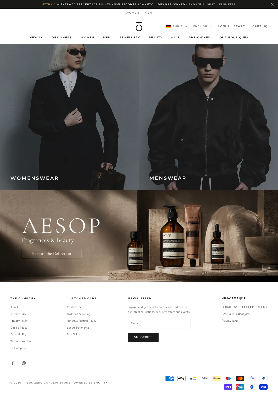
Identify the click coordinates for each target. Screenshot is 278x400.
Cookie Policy (18, 328)
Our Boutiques (234, 37)
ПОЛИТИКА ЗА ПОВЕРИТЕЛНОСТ (245, 307)
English (200, 26)
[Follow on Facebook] (12, 363)
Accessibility (18, 334)
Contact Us (74, 307)
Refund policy (19, 348)
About (14, 307)
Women (132, 13)
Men (148, 13)
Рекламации (230, 321)
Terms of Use (18, 314)
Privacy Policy (19, 321)
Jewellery (130, 37)
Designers (62, 37)
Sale (175, 37)
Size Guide (73, 334)
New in (36, 37)
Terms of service (20, 341)
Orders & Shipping (78, 314)
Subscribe (143, 337)
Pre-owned (200, 37)
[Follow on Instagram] (24, 363)
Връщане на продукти (236, 314)
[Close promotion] (272, 4)
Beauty (155, 37)
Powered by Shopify (89, 382)
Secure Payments (78, 328)
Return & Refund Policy (81, 321)
